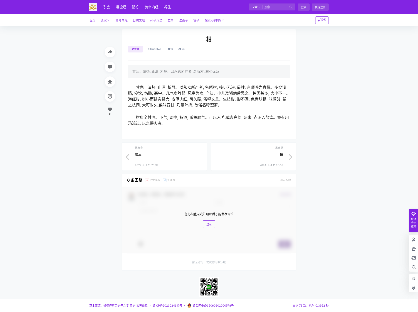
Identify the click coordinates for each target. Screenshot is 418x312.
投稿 (323, 20)
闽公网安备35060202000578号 (213, 305)
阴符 (135, 7)
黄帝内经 (151, 7)
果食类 (135, 49)
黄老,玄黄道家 (138, 305)
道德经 (121, 7)
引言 (106, 7)
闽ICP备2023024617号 (167, 305)
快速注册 (320, 7)
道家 (104, 20)
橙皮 (138, 154)
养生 (167, 7)
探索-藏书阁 (213, 20)
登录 (303, 7)
